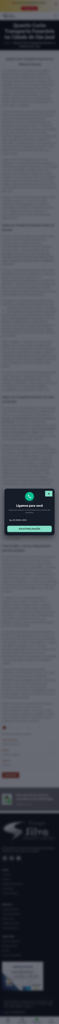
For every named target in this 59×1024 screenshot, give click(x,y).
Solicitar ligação (29, 529)
